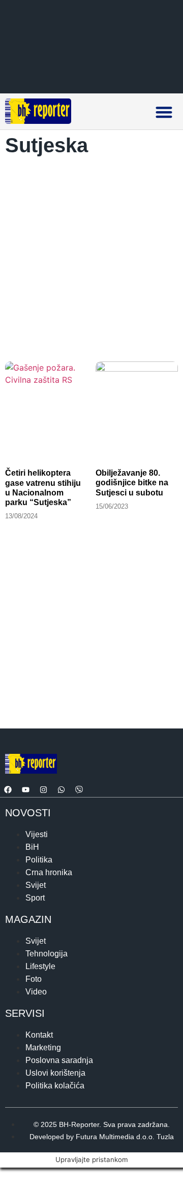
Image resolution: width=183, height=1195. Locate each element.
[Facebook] (7, 789)
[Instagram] (43, 789)
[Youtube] (25, 789)
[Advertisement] (91, 255)
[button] (163, 111)
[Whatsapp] (61, 789)
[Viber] (78, 789)
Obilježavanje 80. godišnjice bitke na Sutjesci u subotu (132, 482)
